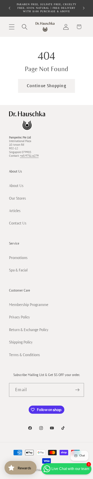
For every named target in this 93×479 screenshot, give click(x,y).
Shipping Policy (21, 342)
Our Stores (17, 198)
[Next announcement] (84, 8)
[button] (11, 26)
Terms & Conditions (24, 355)
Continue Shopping (46, 86)
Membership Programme (28, 305)
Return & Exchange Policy (28, 330)
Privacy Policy (19, 317)
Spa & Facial (18, 270)
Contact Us (17, 223)
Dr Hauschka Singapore (40, 470)
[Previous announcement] (9, 8)
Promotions (18, 258)
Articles (15, 211)
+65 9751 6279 (29, 155)
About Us (16, 186)
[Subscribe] (77, 390)
